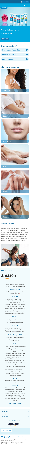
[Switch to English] (23, 2)
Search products (8, 59)
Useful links (4, 411)
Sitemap (18, 443)
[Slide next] (29, 29)
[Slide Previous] (1, 29)
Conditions (4, 416)
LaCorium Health (13, 442)
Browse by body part (9, 54)
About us (4, 414)
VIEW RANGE (5, 38)
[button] (24, 5)
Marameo (14, 443)
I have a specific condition (11, 50)
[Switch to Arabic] (27, 2)
